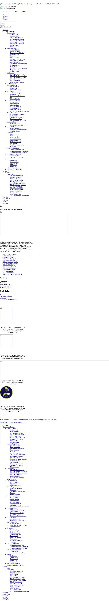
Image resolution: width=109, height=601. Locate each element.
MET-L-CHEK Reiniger (17, 40)
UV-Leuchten (10, 73)
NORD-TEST (14, 34)
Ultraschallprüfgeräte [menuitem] (15, 485)
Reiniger (12, 56)
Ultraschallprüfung (12, 85)
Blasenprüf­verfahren (15, 128)
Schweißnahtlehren (15, 123)
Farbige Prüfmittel (15, 51)
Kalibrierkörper (14, 86)
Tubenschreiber (14, 162)
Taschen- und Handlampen (17, 96)
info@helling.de (6, 287)
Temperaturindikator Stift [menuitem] (17, 545)
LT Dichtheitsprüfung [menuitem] (16, 586)
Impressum (3, 298)
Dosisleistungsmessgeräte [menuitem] (17, 540)
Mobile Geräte (14, 66)
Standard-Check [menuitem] (14, 431)
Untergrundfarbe (14, 54)
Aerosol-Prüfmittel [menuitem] (15, 445)
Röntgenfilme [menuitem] (14, 497)
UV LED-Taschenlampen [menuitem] (17, 470)
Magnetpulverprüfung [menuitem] (13, 444)
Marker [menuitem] (9, 554)
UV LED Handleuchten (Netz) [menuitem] (18, 473)
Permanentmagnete (15, 65)
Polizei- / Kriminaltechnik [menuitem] (14, 563)
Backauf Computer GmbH (49, 419)
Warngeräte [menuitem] (13, 542)
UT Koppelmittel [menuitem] (14, 588)
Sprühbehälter (14, 116)
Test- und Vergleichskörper (17, 59)
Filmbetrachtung (14, 105)
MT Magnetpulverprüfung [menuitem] (17, 577)
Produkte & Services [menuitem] (8, 427)
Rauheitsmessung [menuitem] (15, 533)
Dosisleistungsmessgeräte (17, 145)
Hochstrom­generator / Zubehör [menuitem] (18, 463)
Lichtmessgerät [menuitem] (14, 536)
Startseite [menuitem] (5, 425)
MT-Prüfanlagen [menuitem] (14, 467)
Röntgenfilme (14, 102)
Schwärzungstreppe (15, 108)
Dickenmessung (14, 134)
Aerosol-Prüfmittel (15, 50)
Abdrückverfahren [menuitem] (15, 526)
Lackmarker (13, 160)
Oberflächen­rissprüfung (16, 175)
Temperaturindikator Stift (17, 149)
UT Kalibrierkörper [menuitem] (15, 589)
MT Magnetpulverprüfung (17, 182)
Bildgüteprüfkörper (15, 106)
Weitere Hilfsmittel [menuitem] (15, 494)
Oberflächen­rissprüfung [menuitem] (16, 571)
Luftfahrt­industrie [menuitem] (15, 476)
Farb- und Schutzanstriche (14, 154)
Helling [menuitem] (5, 566)
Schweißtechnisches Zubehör (18, 125)
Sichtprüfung (10, 91)
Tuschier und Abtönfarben (17, 157)
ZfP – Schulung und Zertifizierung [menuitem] (19, 591)
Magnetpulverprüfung (13, 48)
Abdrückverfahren (15, 131)
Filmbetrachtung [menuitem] (14, 500)
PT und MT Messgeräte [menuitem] (16, 576)
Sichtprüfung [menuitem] (10, 487)
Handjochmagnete (15, 62)
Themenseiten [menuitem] (10, 569)
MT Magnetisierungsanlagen (18, 185)
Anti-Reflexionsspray (16, 93)
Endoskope (13, 94)
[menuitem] (6, 597)
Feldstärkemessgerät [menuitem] (15, 537)
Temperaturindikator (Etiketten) (18, 152)
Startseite (5, 30)
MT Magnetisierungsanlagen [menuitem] (18, 580)
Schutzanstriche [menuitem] (14, 551)
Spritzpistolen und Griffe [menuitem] (17, 513)
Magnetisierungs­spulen (16, 70)
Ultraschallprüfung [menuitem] (12, 480)
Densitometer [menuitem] (13, 539)
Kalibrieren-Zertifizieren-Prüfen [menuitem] (15, 565)
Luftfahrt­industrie (15, 80)
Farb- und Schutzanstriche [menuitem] (14, 549)
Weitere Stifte (13, 166)
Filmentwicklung (14, 103)
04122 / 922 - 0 (5, 286)
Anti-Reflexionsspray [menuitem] (16, 488)
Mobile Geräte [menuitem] (14, 462)
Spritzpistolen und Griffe (17, 117)
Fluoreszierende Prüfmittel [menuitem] (17, 448)
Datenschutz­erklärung (6, 296)
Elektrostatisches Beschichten (18, 120)
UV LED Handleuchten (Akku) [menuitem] (18, 471)
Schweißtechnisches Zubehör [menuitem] (18, 520)
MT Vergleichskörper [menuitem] (16, 582)
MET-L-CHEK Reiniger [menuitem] (17, 436)
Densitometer (13, 143)
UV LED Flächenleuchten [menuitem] (17, 474)
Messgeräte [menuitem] (10, 528)
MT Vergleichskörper (16, 186)
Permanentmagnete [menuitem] (15, 460)
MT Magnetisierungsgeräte (17, 183)
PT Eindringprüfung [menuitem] (15, 572)
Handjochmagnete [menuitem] (15, 457)
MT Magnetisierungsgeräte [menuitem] (17, 579)
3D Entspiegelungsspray (16, 189)
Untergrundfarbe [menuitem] (14, 450)
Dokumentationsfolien (16, 119)
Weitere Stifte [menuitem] (13, 562)
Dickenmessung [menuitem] (14, 529)
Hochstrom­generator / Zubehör (18, 68)
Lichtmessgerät (14, 140)
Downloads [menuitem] (6, 594)
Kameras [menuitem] (12, 493)
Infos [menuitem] (8, 568)
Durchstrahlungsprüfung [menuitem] (13, 496)
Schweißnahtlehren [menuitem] (15, 519)
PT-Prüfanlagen (14, 46)
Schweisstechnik (11, 122)
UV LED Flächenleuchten (17, 79)
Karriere (5, 197)
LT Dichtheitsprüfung (16, 191)
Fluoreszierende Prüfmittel (17, 53)
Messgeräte (10, 132)
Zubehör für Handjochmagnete (18, 63)
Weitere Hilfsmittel (15, 99)
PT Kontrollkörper (15, 178)
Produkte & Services (8, 31)
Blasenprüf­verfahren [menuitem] (15, 523)
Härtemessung (14, 136)
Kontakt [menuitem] (5, 595)
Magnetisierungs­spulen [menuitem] (16, 465)
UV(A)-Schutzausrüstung (17, 114)
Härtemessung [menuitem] (14, 531)
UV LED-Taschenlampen (17, 74)
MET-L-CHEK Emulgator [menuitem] (17, 437)
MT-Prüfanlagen (14, 71)
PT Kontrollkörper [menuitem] (15, 574)
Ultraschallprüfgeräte (15, 89)
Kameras (12, 97)
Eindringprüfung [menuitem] (11, 428)
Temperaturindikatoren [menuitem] (13, 543)
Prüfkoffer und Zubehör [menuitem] (16, 456)
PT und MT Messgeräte (16, 180)
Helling (5, 171)
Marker (9, 159)
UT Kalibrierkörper (15, 194)
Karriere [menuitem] (5, 592)
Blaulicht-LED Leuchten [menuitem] (17, 477)
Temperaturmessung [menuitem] (15, 534)
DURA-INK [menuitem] (13, 560)
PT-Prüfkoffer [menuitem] (14, 440)
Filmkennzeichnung (15, 109)
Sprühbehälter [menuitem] (14, 511)
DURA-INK (13, 165)
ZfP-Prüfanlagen (11, 83)
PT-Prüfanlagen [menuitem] (14, 442)
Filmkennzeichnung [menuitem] (15, 505)
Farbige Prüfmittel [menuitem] (15, 447)
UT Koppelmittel (14, 192)
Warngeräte (13, 146)
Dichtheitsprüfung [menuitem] (12, 522)
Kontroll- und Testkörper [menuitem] (17, 439)
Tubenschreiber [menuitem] (14, 557)
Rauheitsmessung (15, 137)
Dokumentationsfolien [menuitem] (16, 514)
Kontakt (5, 200)
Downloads (6, 198)
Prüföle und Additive (15, 57)
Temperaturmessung (15, 139)
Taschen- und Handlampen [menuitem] (17, 491)
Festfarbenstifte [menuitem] (14, 559)
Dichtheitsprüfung (12, 126)
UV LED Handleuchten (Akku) (18, 76)
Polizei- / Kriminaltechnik (14, 168)
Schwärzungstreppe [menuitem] (15, 503)
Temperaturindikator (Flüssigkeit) (19, 151)
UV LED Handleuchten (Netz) (18, 77)
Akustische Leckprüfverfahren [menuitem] (18, 525)
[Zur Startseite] (2, 25)
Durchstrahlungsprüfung (13, 100)
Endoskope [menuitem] (13, 490)
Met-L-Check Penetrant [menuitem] (16, 433)
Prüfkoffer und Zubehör (16, 60)
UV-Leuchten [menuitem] (10, 468)
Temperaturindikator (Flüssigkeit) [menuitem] (19, 546)
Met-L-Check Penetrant (16, 37)
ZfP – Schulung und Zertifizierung (19, 195)
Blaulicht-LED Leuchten (17, 82)
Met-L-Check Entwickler (17, 39)
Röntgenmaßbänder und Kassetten (19, 111)
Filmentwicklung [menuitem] (14, 499)
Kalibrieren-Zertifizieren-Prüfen (15, 169)
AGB (1, 295)
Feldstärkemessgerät (15, 142)
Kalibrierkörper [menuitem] (14, 482)
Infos (8, 172)
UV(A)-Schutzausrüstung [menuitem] (17, 510)
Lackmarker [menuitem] (13, 556)
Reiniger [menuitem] (12, 451)
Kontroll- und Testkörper (17, 43)
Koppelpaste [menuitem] (13, 483)
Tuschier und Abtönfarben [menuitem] (17, 553)
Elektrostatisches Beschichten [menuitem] (18, 516)
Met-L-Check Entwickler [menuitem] (17, 434)
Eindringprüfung (11, 33)
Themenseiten (10, 174)
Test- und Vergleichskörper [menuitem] (17, 454)
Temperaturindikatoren (13, 148)
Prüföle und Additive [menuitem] (15, 453)
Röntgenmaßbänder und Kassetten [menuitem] (19, 506)
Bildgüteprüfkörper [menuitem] (15, 502)
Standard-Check (14, 36)
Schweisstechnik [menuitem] (11, 517)
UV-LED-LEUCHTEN (16, 188)
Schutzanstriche (14, 155)
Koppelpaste (13, 88)
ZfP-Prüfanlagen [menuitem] (11, 479)
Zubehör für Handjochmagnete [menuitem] (18, 459)
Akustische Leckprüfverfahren (18, 129)
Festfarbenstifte (14, 163)
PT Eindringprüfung (15, 177)
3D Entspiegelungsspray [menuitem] (16, 585)
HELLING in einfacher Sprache (8, 299)
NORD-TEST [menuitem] (14, 430)
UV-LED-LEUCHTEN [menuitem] (16, 583)
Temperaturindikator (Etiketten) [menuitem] (18, 548)
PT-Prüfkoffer (14, 45)
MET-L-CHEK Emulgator (17, 42)
